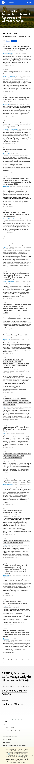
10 (28, 660)
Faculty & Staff (7, 740)
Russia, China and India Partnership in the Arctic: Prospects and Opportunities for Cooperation (16, 100)
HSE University (10, 2)
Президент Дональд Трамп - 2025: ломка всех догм (15, 336)
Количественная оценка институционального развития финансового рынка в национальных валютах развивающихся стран (15, 242)
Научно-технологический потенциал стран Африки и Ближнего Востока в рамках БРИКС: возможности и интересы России (16, 276)
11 (3, 662)
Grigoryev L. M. (6, 339)
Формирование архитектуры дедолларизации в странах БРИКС (15, 602)
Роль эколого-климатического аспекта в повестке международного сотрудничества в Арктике (17, 455)
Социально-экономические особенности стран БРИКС (12, 511)
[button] (12, 719)
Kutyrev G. (12, 53)
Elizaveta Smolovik (13, 129)
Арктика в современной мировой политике (14, 150)
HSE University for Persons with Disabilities (15, 745)
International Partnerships (10, 737)
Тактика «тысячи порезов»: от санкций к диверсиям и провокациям (16, 541)
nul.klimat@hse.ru (12, 704)
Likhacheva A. (6, 545)
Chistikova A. (12, 76)
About (5, 722)
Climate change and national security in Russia (16, 73)
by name (8, 40)
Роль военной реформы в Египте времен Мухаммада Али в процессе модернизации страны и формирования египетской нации (17, 401)
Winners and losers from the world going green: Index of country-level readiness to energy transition (17, 125)
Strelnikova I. (6, 53)
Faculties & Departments (10, 734)
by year (13, 40)
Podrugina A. (6, 247)
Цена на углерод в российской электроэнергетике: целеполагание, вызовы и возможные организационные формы (16, 633)
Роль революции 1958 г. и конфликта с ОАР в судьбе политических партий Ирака (16, 429)
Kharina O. (12, 219)
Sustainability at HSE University (11, 731)
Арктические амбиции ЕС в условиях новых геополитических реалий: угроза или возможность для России (17, 49)
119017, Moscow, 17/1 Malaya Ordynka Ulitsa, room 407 (16, 676)
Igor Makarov (5, 129)
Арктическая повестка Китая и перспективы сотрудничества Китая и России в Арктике (16, 214)
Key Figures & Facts (8, 727)
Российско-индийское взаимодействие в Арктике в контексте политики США (17, 481)
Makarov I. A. (6, 76)
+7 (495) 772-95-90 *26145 (14, 692)
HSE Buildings (6, 742)
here (9, 753)
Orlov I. (4, 407)
